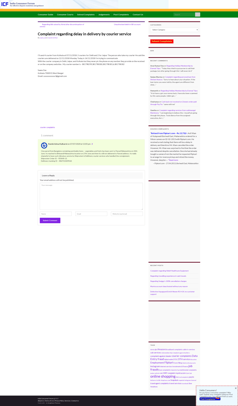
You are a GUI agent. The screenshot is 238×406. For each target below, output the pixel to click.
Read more (173, 160)
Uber (190, 383)
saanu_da (43, 38)
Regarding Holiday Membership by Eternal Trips (179, 91)
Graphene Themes (54, 403)
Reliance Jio (154, 380)
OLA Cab (189, 373)
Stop (175, 173)
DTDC (175, 359)
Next (196, 179)
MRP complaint (169, 373)
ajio (155, 349)
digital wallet (168, 359)
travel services (175, 383)
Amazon (161, 349)
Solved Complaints (86, 14)
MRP (161, 373)
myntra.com (181, 373)
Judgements (104, 14)
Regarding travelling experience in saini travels (168, 276)
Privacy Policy (59, 401)
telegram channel (190, 380)
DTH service (184, 359)
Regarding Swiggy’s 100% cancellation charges (168, 281)
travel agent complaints (159, 383)
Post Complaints (121, 14)
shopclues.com (165, 380)
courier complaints (47, 127)
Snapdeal (174, 380)
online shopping (163, 376)
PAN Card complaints (182, 377)
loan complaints (164, 370)
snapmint (181, 380)
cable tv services (189, 349)
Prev (152, 179)
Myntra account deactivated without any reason (169, 286)
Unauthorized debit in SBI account (127, 24)
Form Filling (178, 363)
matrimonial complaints (188, 370)
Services (68, 401)
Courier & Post (53, 38)
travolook (185, 383)
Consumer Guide (45, 14)
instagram (155, 366)
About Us (41, 401)
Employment (157, 362)
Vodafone (153, 387)
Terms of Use (49, 401)
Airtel (152, 349)
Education (193, 359)
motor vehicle (154, 373)
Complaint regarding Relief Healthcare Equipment (169, 271)
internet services (166, 366)
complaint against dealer (160, 356)
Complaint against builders (181, 353)
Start (173, 173)
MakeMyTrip (175, 370)
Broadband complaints (173, 349)
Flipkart (168, 362)
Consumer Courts (65, 14)
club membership (166, 353)
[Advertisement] (83, 47)
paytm (191, 377)
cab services (155, 352)
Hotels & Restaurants (189, 363)
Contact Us (138, 14)
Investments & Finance (180, 366)
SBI (159, 380)
